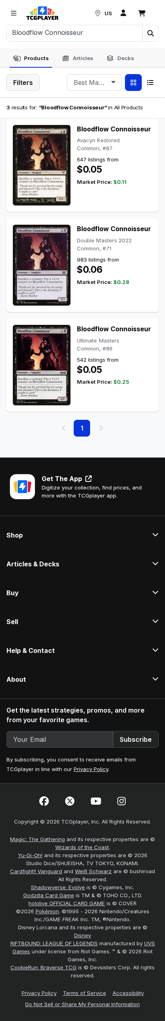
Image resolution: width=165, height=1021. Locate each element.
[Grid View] (133, 82)
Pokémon (47, 911)
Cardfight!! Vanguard (36, 871)
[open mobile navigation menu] (13, 13)
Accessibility (128, 993)
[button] (150, 33)
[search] (75, 32)
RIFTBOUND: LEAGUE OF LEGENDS (54, 943)
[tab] (31, 58)
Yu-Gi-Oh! (30, 855)
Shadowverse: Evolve (58, 887)
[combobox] (94, 82)
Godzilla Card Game (48, 895)
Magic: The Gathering (37, 839)
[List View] (150, 82)
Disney (82, 935)
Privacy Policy (91, 769)
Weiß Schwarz (93, 871)
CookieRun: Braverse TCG (43, 967)
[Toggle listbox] (113, 83)
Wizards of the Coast (82, 847)
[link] (42, 13)
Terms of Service (84, 993)
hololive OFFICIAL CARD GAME (66, 903)
